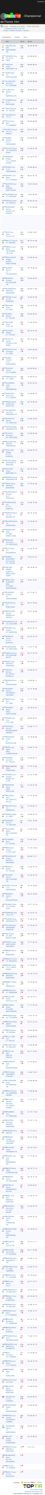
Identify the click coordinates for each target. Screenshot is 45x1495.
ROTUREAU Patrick (10, 1006)
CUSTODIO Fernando (10, 1121)
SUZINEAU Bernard (9, 727)
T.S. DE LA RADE (9, 59)
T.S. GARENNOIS (10, 809)
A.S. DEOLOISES (11, 437)
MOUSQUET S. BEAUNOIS (11, 464)
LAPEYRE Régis (11, 427)
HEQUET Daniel (11, 201)
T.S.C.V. (8, 117)
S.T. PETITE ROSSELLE (10, 675)
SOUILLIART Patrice (10, 998)
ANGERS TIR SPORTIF (10, 616)
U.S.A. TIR (9, 326)
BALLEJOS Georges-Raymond (9, 1101)
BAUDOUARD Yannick (10, 612)
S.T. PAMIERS (10, 243)
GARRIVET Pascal (9, 1178)
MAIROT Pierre (11, 1275)
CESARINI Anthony (9, 690)
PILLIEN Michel (11, 925)
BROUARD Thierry (9, 306)
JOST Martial (10, 1072)
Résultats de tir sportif (17, 26)
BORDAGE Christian (9, 279)
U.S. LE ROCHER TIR (10, 516)
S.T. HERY (9, 816)
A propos (16, 1482)
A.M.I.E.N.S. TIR (11, 1001)
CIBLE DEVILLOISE (10, 790)
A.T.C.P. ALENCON (9, 455)
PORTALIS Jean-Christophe (11, 350)
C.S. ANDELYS (10, 203)
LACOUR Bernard (9, 671)
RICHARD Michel (11, 521)
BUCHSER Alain (11, 442)
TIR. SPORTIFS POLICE (11, 801)
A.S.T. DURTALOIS (10, 497)
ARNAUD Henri (11, 990)
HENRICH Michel (11, 513)
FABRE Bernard (11, 377)
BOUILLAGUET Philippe (11, 258)
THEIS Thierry (10, 484)
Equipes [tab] (17, 37)
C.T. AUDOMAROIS (11, 551)
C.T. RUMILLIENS (10, 606)
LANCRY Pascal (11, 1447)
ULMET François (11, 129)
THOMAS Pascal (11, 1336)
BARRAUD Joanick (9, 895)
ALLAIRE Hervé (11, 1045)
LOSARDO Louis (11, 1344)
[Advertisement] (22, 222)
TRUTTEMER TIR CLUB (10, 252)
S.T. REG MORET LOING (11, 535)
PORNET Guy (10, 167)
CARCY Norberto (11, 885)
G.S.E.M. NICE (11, 852)
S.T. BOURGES (11, 196)
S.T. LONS (9, 310)
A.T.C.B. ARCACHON (10, 1475)
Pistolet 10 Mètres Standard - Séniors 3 (16, 30)
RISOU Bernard (11, 108)
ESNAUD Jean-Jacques (11, 1416)
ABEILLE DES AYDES (10, 574)
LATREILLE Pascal (10, 1186)
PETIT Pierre (10, 548)
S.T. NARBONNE (11, 632)
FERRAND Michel (9, 709)
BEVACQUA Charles (10, 849)
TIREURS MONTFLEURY (11, 189)
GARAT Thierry (11, 1472)
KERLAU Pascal (11, 1091)
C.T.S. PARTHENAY (10, 103)
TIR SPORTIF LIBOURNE (10, 694)
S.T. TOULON (10, 111)
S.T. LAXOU (10, 379)
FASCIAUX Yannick (9, 369)
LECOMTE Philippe (9, 332)
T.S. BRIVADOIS (11, 961)
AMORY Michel (11, 1168)
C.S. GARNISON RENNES (11, 1094)
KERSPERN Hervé (10, 786)
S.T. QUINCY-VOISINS (10, 1106)
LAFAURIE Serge (11, 1267)
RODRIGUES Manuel (10, 1427)
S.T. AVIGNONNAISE (11, 597)
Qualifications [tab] (6, 37)
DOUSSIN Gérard (9, 876)
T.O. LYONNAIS (11, 1277)
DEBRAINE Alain (11, 913)
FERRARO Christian (9, 1138)
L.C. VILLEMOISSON (11, 273)
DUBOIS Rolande (8, 139)
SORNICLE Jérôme (9, 637)
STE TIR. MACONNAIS (10, 1460)
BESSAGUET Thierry (10, 738)
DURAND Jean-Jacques (11, 775)
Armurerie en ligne (37, 1489)
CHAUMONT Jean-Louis (10, 1207)
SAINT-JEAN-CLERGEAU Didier (10, 582)
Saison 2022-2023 (33, 26)
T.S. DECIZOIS (11, 825)
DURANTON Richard (10, 420)
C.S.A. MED (10, 722)
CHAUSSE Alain (11, 1258)
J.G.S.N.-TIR (10, 236)
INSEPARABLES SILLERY (11, 1190)
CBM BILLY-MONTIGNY (10, 1201)
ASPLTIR (9, 1133)
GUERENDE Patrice (10, 1217)
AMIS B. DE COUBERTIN (10, 1347)
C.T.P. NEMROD (11, 1315)
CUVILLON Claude (9, 340)
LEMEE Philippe (11, 982)
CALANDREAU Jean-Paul (11, 411)
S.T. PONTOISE (11, 85)
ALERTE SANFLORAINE (11, 262)
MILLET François (11, 241)
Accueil (5, 26)
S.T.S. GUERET (11, 372)
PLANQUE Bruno (11, 1290)
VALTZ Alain (10, 934)
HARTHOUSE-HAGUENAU (10, 945)
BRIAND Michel (11, 950)
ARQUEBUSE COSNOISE (10, 928)
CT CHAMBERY (11, 125)
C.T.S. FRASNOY (11, 180)
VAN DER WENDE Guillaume (9, 569)
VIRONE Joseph (11, 297)
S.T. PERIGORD (11, 1116)
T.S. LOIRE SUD (11, 423)
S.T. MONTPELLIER (11, 95)
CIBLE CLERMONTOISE (11, 752)
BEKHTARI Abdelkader (9, 1320)
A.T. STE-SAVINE (9, 1211)
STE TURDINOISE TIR (10, 1223)
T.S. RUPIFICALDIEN (11, 76)
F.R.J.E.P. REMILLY (9, 133)
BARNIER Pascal (11, 477)
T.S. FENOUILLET (10, 985)
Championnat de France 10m (15, 28)
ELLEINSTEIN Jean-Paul (10, 82)
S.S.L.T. (8, 1285)
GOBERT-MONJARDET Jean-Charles (10, 559)
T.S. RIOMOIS (10, 1032)
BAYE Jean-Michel (10, 1282)
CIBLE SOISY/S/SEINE (11, 713)
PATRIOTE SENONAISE (10, 292)
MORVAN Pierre (11, 680)
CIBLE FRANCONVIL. (11, 769)
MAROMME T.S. (11, 473)
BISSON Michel (11, 1327)
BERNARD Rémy (11, 56)
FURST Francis (11, 942)
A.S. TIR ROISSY (11, 1018)
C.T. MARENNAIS (10, 954)
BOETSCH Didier (11, 1022)
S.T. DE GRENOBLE (10, 300)
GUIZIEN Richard (9, 315)
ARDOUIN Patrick (9, 65)
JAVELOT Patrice (11, 959)
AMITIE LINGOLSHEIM (11, 1025)
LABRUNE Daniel (11, 622)
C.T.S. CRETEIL (11, 1365)
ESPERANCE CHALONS (10, 1075)
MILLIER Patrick (11, 806)
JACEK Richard (11, 1030)
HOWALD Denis (11, 904)
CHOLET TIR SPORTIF (10, 212)
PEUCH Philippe (11, 460)
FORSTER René (11, 1131)
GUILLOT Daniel (11, 148)
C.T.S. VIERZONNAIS (11, 143)
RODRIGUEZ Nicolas (10, 208)
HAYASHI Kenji (11, 1304)
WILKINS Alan (10, 1397)
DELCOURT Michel (10, 1387)
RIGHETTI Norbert (9, 868)
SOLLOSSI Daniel (9, 323)
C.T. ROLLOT (10, 1041)
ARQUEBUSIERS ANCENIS (11, 731)
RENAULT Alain (11, 1296)
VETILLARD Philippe (10, 451)
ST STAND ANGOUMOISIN (11, 587)
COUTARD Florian (9, 470)
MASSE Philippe (11, 814)
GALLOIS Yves (11, 46)
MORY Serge (10, 661)
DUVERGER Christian (10, 593)
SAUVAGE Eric (11, 115)
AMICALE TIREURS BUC (11, 445)
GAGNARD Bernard (9, 822)
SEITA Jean (10, 1466)
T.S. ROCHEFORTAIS (11, 899)
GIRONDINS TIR (11, 69)
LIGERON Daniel (11, 974)
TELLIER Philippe (9, 1437)
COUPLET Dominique (9, 434)
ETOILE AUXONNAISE (10, 1442)
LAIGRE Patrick (11, 965)
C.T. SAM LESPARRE (9, 1270)
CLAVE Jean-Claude (10, 91)
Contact (39, 1482)
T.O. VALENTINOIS (10, 524)
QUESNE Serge (11, 1015)
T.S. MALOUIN (10, 1047)
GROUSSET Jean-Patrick (10, 1251)
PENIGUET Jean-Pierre (10, 541)
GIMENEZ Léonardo (9, 759)
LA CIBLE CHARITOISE (10, 1299)
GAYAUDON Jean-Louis (10, 394)
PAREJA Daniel (11, 402)
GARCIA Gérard (11, 653)
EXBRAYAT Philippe (9, 158)
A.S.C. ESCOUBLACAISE (12, 1339)
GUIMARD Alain (11, 100)
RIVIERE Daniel (11, 919)
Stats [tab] (25, 37)
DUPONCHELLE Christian (11, 493)
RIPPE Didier (10, 73)
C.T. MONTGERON (10, 1431)
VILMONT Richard (9, 269)
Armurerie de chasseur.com (34, 1491)
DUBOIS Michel (11, 647)
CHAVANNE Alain (11, 194)
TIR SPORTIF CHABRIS (10, 1421)
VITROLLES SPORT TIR (10, 405)
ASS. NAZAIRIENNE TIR (11, 50)
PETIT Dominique (9, 1354)
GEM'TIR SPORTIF (9, 1056)
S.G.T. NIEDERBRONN (11, 388)
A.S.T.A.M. (9, 1382)
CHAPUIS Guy (10, 603)
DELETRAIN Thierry (10, 1148)
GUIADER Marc (11, 289)
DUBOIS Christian (9, 359)
